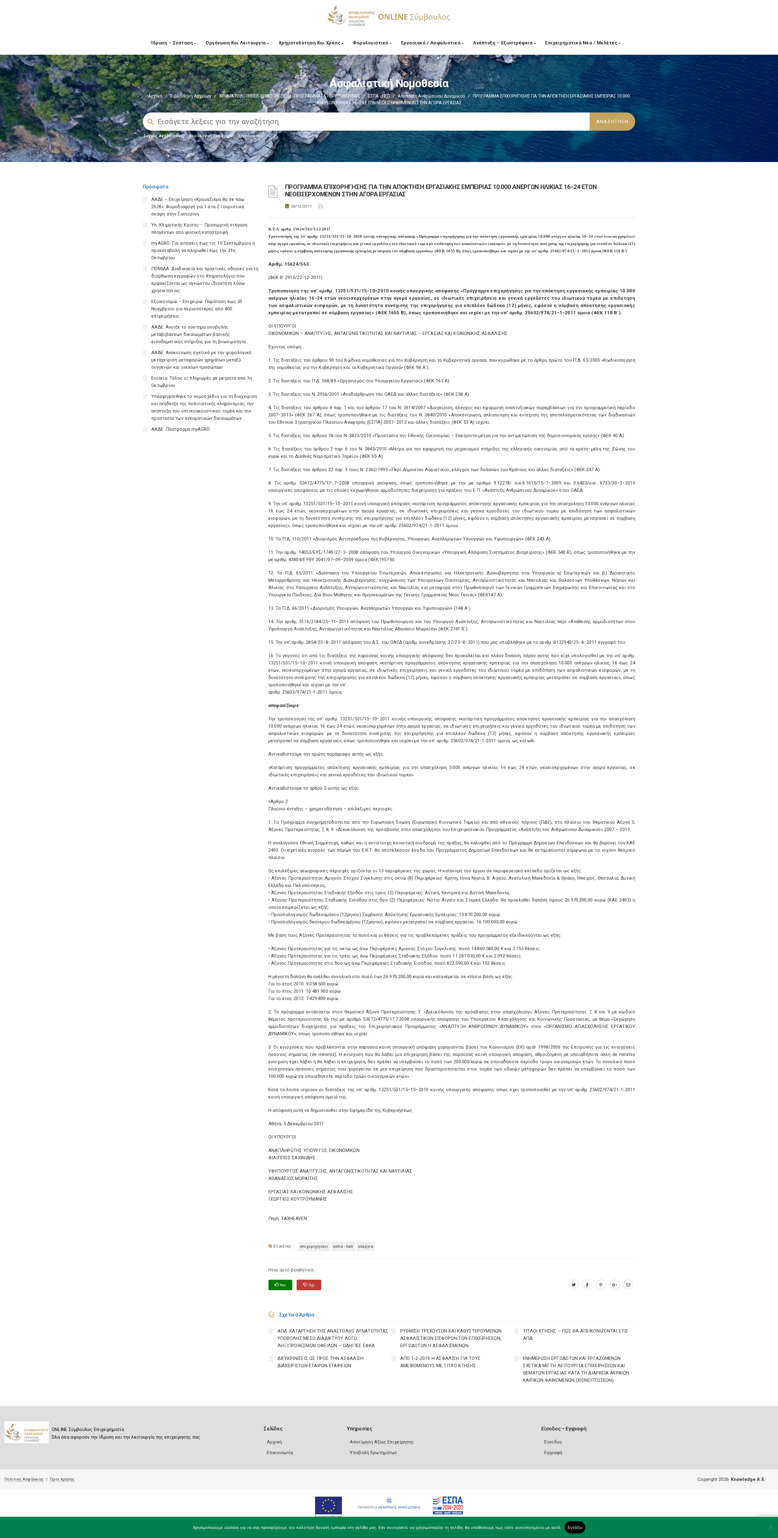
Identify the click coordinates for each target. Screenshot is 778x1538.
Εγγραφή (553, 1452)
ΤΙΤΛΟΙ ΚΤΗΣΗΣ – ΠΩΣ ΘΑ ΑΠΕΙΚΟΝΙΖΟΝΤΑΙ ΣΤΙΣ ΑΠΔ (575, 1334)
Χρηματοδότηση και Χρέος (310, 43)
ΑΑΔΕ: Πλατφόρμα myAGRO (180, 429)
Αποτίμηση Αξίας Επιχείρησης (382, 1442)
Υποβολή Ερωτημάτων (373, 1452)
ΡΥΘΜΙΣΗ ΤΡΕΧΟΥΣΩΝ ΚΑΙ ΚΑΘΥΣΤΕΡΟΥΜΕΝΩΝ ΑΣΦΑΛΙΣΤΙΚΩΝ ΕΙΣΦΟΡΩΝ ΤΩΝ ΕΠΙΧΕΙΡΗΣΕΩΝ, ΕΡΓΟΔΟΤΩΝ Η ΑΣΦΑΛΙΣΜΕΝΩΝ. (451, 1338)
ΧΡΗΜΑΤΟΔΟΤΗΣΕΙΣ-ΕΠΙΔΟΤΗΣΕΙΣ (252, 96)
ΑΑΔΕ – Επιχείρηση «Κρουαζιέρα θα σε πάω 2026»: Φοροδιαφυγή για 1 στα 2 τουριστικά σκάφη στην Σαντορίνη (198, 207)
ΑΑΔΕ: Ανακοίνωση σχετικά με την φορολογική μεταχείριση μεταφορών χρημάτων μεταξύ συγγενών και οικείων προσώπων (201, 360)
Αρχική (155, 96)
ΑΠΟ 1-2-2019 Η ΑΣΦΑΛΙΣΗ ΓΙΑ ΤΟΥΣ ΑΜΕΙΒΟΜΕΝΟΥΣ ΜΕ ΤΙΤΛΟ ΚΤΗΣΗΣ (440, 1362)
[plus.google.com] (614, 1285)
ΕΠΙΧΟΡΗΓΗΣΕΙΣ (314, 1246)
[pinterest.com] (601, 1285)
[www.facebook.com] (587, 1285)
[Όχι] (770, 1530)
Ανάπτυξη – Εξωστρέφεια (503, 43)
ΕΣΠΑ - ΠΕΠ (379, 96)
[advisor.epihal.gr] (628, 1285)
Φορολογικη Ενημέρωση (212, 135)
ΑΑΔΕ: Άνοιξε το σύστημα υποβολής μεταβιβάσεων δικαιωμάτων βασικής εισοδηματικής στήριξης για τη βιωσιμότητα (198, 334)
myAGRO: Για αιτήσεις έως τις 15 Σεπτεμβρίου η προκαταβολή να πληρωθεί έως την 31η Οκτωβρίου (203, 250)
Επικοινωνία (280, 1452)
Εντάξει (575, 1527)
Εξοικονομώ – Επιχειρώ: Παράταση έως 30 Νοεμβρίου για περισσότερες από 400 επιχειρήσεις (196, 309)
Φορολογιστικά (371, 43)
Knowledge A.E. (748, 1479)
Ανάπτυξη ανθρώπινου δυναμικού (431, 96)
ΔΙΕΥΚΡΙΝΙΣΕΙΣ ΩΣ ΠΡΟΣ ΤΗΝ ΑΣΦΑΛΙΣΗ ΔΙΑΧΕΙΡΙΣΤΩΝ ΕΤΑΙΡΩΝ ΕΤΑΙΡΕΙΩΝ (320, 1362)
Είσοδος (553, 1442)
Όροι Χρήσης (62, 1479)
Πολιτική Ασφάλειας (24, 1479)
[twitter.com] (573, 1285)
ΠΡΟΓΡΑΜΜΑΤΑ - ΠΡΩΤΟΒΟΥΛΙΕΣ (327, 96)
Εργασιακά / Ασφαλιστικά (431, 43)
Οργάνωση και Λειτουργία (236, 43)
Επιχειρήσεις (251, 135)
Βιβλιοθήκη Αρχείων (190, 96)
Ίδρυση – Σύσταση (172, 43)
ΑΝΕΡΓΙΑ (365, 1246)
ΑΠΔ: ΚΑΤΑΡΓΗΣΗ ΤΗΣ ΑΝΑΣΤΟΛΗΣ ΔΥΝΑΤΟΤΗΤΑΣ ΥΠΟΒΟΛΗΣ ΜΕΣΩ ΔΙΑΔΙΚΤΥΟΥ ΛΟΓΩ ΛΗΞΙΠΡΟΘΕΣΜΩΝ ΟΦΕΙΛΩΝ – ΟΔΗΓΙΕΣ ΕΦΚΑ (332, 1338)
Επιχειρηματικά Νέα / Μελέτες (582, 43)
